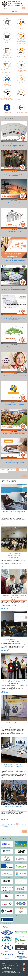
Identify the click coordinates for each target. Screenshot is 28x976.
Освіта (7, 42)
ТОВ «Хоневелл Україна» (21, 885)
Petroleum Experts (7, 923)
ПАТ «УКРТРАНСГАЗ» (21, 862)
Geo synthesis (7, 862)
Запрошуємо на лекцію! (14, 347)
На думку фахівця (21, 56)
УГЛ (21, 847)
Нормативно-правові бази (7, 56)
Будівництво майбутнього (14, 722)
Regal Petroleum (7, 899)
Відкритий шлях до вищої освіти (21, 113)
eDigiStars (7, 958)
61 (20, 469)
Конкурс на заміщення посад (14, 231)
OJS (21, 907)
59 (15, 469)
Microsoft (21, 877)
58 (12, 469)
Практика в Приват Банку (21, 870)
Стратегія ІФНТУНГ (21, 85)
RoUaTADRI (7, 951)
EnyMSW (7, 936)
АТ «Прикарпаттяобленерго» (21, 915)
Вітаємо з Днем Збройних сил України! (14, 433)
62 (23, 469)
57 (9, 469)
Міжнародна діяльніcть (21, 42)
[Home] (4, 4)
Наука (21, 28)
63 (26, 469)
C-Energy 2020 (21, 943)
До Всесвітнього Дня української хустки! (14, 375)
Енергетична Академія (21, 70)
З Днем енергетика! (14, 203)
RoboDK (7, 914)
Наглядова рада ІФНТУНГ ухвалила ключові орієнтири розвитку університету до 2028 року (14, 766)
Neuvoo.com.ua (7, 877)
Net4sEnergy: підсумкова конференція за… (14, 289)
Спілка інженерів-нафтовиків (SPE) (7, 84)
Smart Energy (21, 892)
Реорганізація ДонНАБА (7, 113)
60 (18, 470)
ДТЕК (21, 855)
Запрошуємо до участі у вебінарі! (14, 404)
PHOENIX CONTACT (7, 885)
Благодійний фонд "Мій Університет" (7, 99)
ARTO (7, 907)
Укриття (21, 99)
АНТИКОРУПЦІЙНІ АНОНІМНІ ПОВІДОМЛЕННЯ (7, 71)
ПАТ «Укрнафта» (7, 855)
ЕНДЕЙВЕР (21, 899)
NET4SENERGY (21, 936)
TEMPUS (7, 870)
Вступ (7, 28)
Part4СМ (7, 943)
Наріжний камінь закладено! (14, 807)
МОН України (7, 847)
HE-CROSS (21, 958)
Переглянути (4, 524)
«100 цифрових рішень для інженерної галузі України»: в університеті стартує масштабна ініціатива (14, 639)
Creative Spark (21, 951)
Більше (24, 475)
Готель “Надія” (7, 892)
